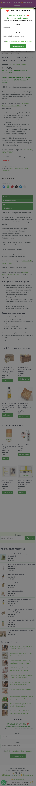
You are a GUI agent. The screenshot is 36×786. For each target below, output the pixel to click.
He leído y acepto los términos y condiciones (19, 41)
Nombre (18, 24)
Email (18, 33)
